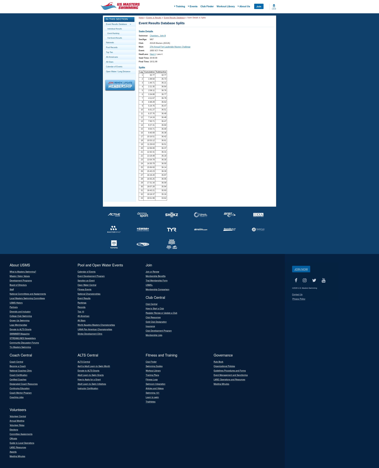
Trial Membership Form (157, 280)
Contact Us (297, 294)
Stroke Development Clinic (90, 333)
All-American (83, 315)
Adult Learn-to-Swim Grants (91, 374)
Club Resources (153, 317)
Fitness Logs (152, 379)
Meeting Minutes (221, 383)
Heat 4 (152, 54)
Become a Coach (18, 366)
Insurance (150, 326)
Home (141, 18)
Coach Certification (18, 374)
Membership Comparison (157, 289)
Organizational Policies (224, 366)
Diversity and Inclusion (20, 311)
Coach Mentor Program (21, 392)
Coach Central (16, 361)
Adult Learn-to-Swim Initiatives (92, 383)
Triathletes (150, 401)
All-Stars (109, 62)
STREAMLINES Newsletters (23, 338)
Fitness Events (84, 289)
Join (258, 6)
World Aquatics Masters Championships (96, 324)
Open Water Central (87, 284)
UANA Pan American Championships (95, 329)
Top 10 (81, 311)
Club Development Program (159, 330)
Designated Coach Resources (24, 383)
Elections (14, 429)
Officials (13, 438)
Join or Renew (152, 271)
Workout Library (226, 6)
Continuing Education (20, 388)
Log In (274, 9)
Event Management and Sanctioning (231, 374)
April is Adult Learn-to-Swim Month (94, 366)
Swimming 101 (152, 392)
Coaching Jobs (17, 397)
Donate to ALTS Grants (20, 329)
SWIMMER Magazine (20, 333)
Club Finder (207, 6)
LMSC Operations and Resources (229, 379)
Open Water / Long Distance (118, 71)
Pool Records (112, 47)
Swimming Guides (154, 366)
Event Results (84, 298)
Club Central (151, 303)
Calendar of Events (114, 67)
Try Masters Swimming (20, 347)
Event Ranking (113, 33)
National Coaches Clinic (21, 370)
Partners (14, 307)
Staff (12, 289)
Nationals (110, 42)
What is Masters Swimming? (23, 271)
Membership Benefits (156, 276)
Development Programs (21, 280)
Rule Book (218, 361)
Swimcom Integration (155, 383)
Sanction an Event (86, 280)
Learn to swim (152, 397)
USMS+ (149, 284)
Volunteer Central (18, 416)
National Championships (89, 293)
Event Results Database (174, 18)
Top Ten (109, 52)
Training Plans (152, 374)
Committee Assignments (21, 434)
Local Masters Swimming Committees (27, 298)
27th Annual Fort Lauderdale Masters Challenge (170, 47)
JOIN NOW (301, 269)
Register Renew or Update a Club (161, 312)
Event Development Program (91, 276)
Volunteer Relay (17, 425)
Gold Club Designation (156, 321)
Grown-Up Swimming (19, 320)
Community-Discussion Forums (24, 342)
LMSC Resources (18, 447)
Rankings (82, 302)
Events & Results (153, 18)
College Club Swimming (21, 315)
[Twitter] (314, 280)
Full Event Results (114, 38)
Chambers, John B (158, 36)
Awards (13, 451)
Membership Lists (154, 335)
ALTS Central (84, 361)
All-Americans (112, 57)
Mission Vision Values (20, 276)
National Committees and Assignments (28, 293)
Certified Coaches (18, 379)
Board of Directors (18, 284)
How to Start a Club (155, 308)
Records (81, 307)
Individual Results (114, 29)
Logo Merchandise (18, 324)
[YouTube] (324, 280)
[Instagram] (305, 280)
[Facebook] (296, 280)
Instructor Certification (88, 388)
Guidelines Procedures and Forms (230, 370)
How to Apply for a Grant (89, 379)
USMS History (16, 302)
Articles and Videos (155, 388)
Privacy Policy (298, 298)
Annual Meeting (17, 420)
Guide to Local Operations (22, 442)
